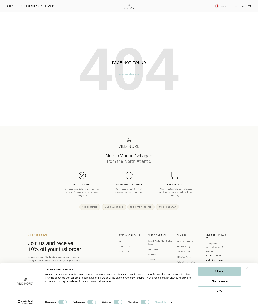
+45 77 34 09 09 (213, 255)
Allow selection (220, 281)
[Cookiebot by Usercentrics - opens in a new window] (25, 302)
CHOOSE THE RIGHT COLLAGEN (38, 6)
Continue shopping (129, 74)
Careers (151, 259)
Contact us (124, 251)
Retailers (152, 254)
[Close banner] (247, 268)
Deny (219, 290)
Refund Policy (183, 251)
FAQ (121, 241)
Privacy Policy (183, 246)
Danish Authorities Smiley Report (160, 242)
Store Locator (125, 246)
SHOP (10, 6)
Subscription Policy (186, 262)
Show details (161, 302)
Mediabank (153, 249)
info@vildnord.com (214, 259)
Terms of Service (185, 241)
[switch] (91, 302)
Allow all (219, 271)
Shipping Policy (184, 256)
